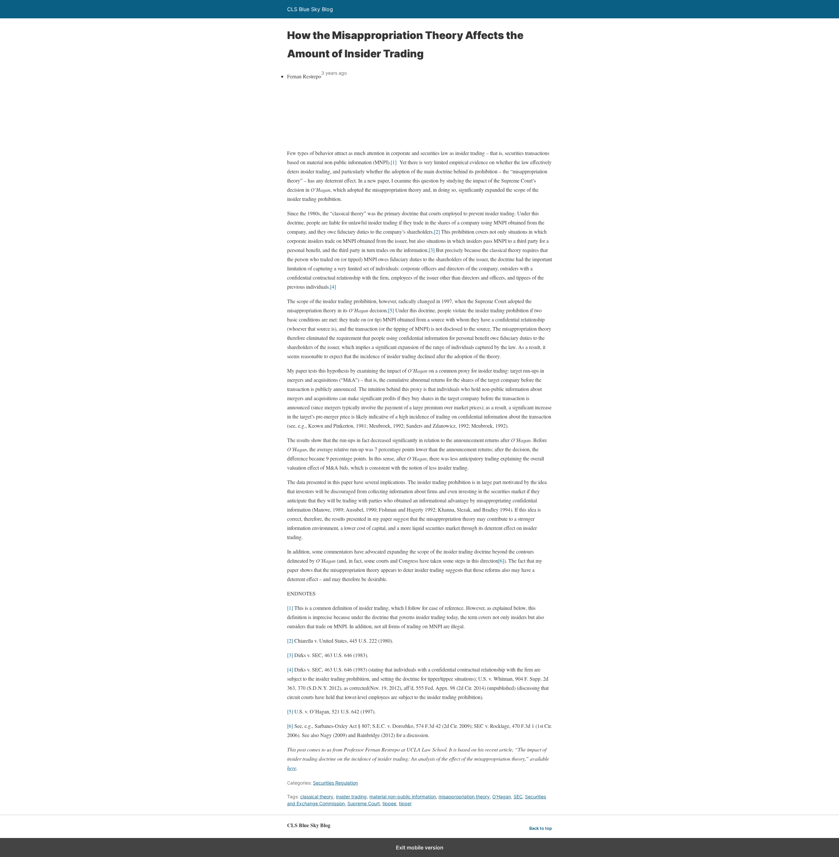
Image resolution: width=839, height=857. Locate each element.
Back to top (540, 828)
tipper (405, 803)
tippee (389, 803)
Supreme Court (363, 803)
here (291, 767)
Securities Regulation (335, 783)
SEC (518, 796)
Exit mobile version (419, 847)
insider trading (351, 796)
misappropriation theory (464, 796)
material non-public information (402, 796)
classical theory (316, 796)
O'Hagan (501, 796)
